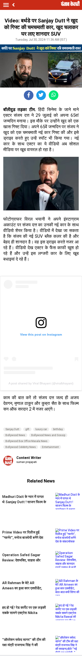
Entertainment (50, 447)
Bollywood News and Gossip (48, 435)
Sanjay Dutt (12, 429)
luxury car (41, 429)
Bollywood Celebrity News (20, 447)
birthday (58, 429)
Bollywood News (15, 435)
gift (27, 429)
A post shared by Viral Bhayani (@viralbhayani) (41, 383)
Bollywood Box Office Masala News (26, 441)
